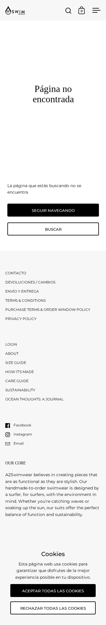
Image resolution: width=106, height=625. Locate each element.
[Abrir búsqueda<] (68, 10)
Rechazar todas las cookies (53, 608)
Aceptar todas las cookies (53, 590)
